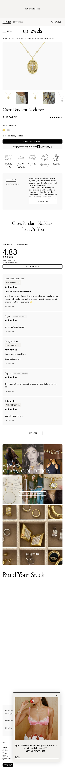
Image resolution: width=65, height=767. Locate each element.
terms (5, 753)
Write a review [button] (32, 266)
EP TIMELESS (18, 22)
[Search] (52, 22)
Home (5, 38)
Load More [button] (32, 433)
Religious (16, 38)
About (5, 747)
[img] (11, 287)
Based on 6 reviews (10, 263)
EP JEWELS (7, 22)
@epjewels (7, 759)
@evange (6, 756)
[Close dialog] (56, 695)
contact (5, 750)
